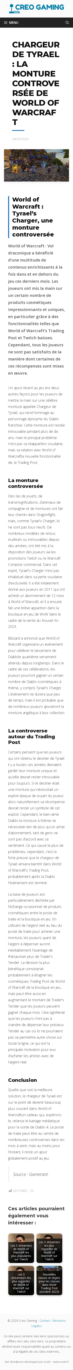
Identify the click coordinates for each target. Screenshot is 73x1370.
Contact (45, 1321)
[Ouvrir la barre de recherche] (67, 23)
